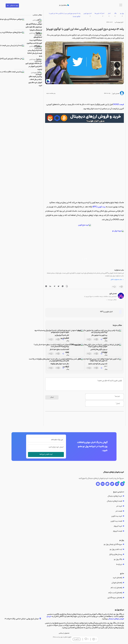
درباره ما (119, 565)
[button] (86, 258)
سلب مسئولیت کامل (117, 280)
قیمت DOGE (118, 104)
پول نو (122, 13)
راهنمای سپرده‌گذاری (115, 598)
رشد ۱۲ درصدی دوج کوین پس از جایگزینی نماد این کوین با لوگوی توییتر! (64, 15)
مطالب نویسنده (111, 300)
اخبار (109, 13)
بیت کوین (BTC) (99, 207)
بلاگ (115, 13)
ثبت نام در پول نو (116, 550)
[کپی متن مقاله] (67, 286)
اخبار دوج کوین (88, 13)
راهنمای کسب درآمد (115, 593)
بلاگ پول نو (118, 560)
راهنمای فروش (117, 583)
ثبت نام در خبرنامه (46, 454)
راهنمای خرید (117, 578)
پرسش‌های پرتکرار (115, 555)
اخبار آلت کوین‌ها (99, 13)
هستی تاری (113, 293)
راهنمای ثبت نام (116, 588)
